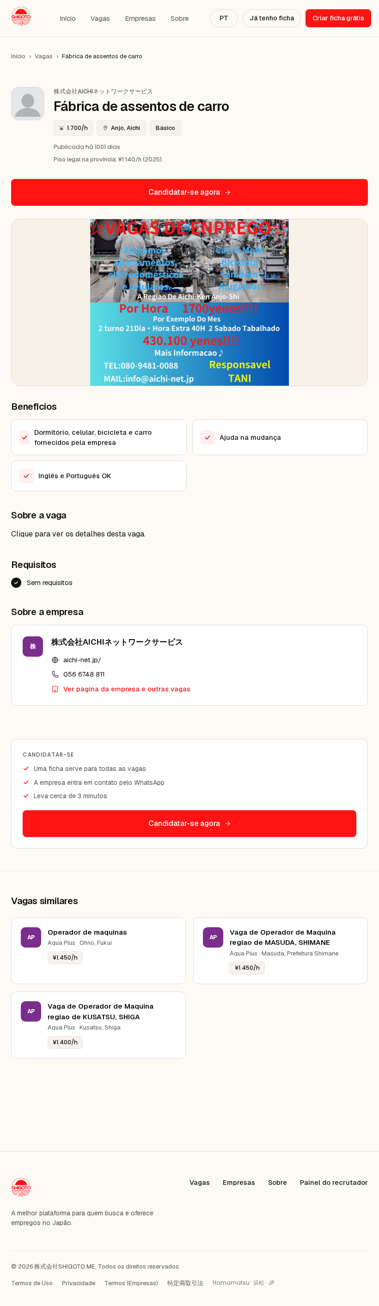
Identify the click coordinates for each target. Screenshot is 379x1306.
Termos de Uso (32, 1283)
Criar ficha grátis (338, 18)
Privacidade (78, 1283)
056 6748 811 (84, 674)
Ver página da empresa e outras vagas (126, 688)
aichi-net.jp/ (82, 659)
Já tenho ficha (272, 18)
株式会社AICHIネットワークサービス (117, 642)
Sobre (180, 18)
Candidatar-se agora (184, 192)
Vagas (100, 18)
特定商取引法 (185, 1283)
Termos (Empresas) (131, 1283)
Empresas (140, 18)
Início (68, 18)
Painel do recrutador (334, 1182)
